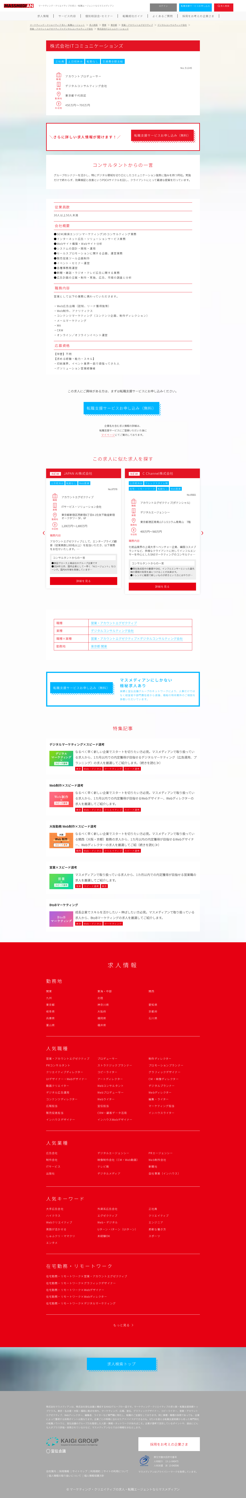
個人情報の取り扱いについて (65, 1475)
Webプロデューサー (110, 1092)
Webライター (106, 1099)
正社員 (153, 1209)
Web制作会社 (157, 1160)
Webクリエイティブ (59, 1222)
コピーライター (107, 1072)
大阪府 (101, 1011)
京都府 (153, 1011)
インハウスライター (162, 1113)
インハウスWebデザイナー (115, 1119)
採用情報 (64, 1471)
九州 (49, 998)
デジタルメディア (109, 1173)
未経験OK (103, 1236)
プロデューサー (107, 1058)
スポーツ (154, 1236)
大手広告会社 (55, 1209)
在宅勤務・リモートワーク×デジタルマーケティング (81, 1303)
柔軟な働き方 (157, 1229)
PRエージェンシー (161, 1153)
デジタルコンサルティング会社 (112, 630)
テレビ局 (103, 1166)
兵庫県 (50, 1018)
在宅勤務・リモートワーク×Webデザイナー (75, 1290)
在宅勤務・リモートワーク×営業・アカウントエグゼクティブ (86, 1276)
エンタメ (52, 1243)
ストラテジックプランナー (114, 1065)
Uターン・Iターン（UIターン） (117, 1229)
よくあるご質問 (162, 16)
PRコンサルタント (58, 1065)
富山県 (50, 1025)
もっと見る (121, 1325)
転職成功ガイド (133, 16)
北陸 (100, 998)
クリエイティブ (159, 1215)
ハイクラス (53, 1215)
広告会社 (52, 1153)
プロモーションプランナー (166, 1065)
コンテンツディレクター (62, 1099)
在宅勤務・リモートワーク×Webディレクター (76, 1296)
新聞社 (153, 1166)
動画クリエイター (57, 1086)
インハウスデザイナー (60, 1119)
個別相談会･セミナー (99, 16)
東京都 (95, 646)
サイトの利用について (115, 1471)
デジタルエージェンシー (113, 1153)
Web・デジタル (107, 1222)
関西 (151, 991)
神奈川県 (103, 1005)
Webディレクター (160, 1092)
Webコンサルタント (110, 1086)
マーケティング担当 (162, 1106)
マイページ (108, 435)
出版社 (50, 1173)
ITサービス (53, 1166)
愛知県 (153, 1005)
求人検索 (224, 5)
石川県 (153, 1018)
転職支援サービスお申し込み (195, 5)
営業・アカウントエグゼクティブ (114, 623)
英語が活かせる (56, 1229)
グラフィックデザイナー (164, 1072)
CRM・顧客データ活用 (112, 1113)
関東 (104, 646)
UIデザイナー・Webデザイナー (66, 1079)
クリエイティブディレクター (64, 1072)
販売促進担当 (55, 1113)
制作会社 (52, 1160)
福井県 (101, 1025)
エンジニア (156, 1222)
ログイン (163, 5)
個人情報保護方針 (94, 1475)
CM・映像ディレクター (164, 1079)
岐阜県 (50, 1011)
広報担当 (52, 1106)
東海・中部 (104, 991)
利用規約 (95, 1471)
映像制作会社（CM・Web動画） (118, 1160)
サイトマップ (79, 1471)
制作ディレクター (160, 1058)
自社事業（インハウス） (164, 1173)
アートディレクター (110, 1079)
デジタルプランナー (162, 1086)
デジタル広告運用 (57, 1092)
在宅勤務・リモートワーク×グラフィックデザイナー (81, 1283)
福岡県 (101, 1018)
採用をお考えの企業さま (198, 16)
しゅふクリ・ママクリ (60, 1236)
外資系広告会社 (107, 1209)
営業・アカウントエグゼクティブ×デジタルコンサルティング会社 (137, 638)
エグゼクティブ (107, 1215)
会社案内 (51, 1471)
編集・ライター (159, 1099)
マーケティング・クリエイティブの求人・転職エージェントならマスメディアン (125, 1489)
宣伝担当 (103, 1106)
